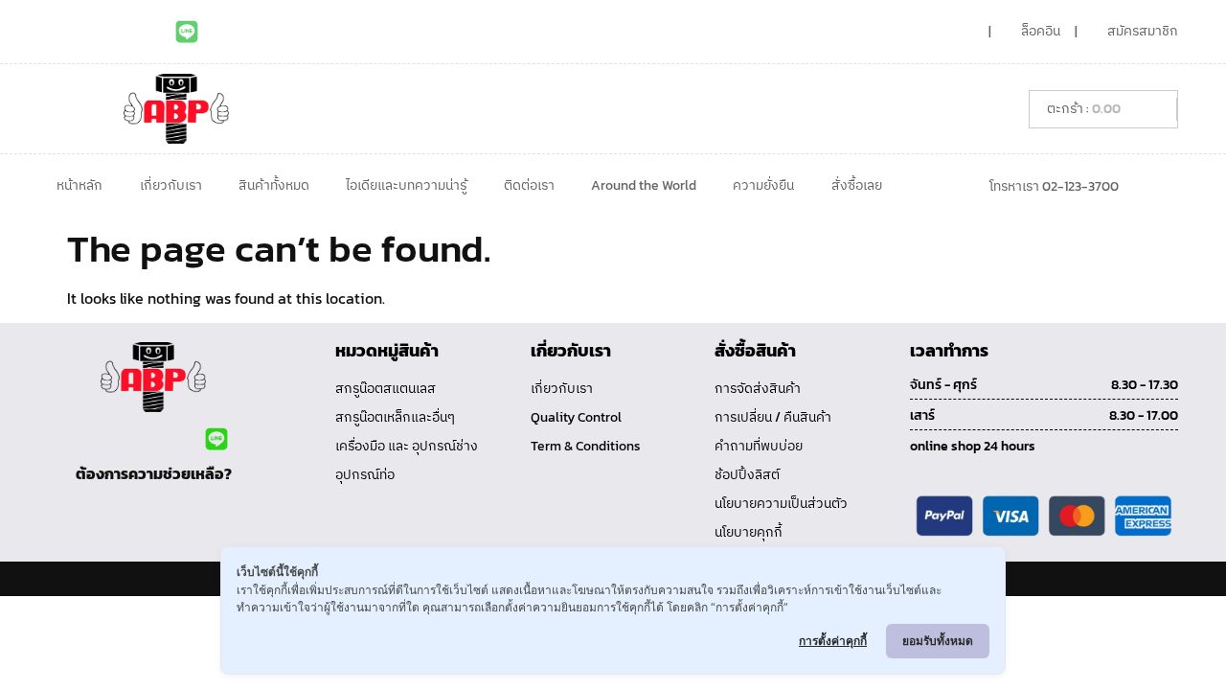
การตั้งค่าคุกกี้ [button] (833, 640)
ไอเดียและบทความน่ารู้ (406, 185)
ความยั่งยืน (763, 185)
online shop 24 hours (972, 446)
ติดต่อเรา (529, 185)
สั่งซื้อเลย (856, 185)
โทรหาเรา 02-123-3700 (1054, 186)
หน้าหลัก (79, 185)
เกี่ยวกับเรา (171, 185)
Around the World (643, 185)
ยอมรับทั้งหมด (937, 640)
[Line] (186, 31)
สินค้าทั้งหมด (273, 185)
